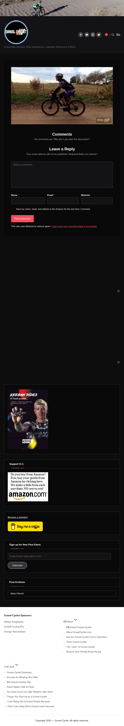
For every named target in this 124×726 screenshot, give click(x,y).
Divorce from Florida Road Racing (83, 651)
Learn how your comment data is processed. (74, 226)
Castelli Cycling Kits (14, 626)
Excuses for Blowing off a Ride (22, 677)
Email (51, 195)
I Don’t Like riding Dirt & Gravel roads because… (31, 706)
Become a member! (18, 517)
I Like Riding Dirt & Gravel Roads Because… (29, 701)
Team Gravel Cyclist (76, 642)
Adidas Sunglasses (13, 621)
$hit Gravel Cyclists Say (19, 682)
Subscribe (17, 565)
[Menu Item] (80, 34)
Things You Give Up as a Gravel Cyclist (27, 696)
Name (15, 195)
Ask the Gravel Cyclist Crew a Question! (86, 637)
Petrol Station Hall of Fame (20, 687)
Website (85, 195)
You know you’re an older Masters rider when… (31, 691)
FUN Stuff (9, 666)
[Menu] (118, 35)
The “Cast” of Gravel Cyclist (80, 647)
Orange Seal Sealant (14, 631)
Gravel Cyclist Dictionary (19, 672)
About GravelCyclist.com (78, 632)
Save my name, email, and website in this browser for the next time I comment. (53, 209)
